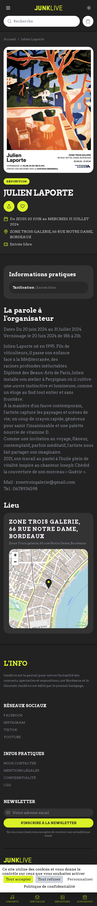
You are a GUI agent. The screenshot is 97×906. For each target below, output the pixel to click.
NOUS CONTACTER (20, 763)
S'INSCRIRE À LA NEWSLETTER (48, 823)
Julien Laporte (32, 39)
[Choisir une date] (88, 21)
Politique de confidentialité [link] (49, 886)
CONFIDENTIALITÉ (20, 778)
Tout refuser (49, 879)
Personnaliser (80, 879)
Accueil (10, 39)
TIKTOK (10, 730)
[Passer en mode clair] (88, 7)
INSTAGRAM (14, 722)
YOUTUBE (12, 737)
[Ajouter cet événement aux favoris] (22, 206)
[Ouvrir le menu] (8, 7)
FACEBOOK (13, 715)
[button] (49, 584)
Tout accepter (18, 879)
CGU (7, 785)
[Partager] (9, 206)
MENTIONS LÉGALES (21, 770)
